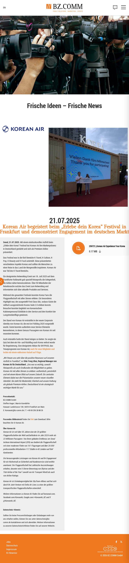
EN (4, 7)
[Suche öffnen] (115, 7)
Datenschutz (12, 545)
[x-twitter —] (121, 541)
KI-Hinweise (11, 552)
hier (32, 419)
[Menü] (123, 8)
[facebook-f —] (116, 541)
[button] (100, 249)
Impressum (11, 549)
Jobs (8, 541)
